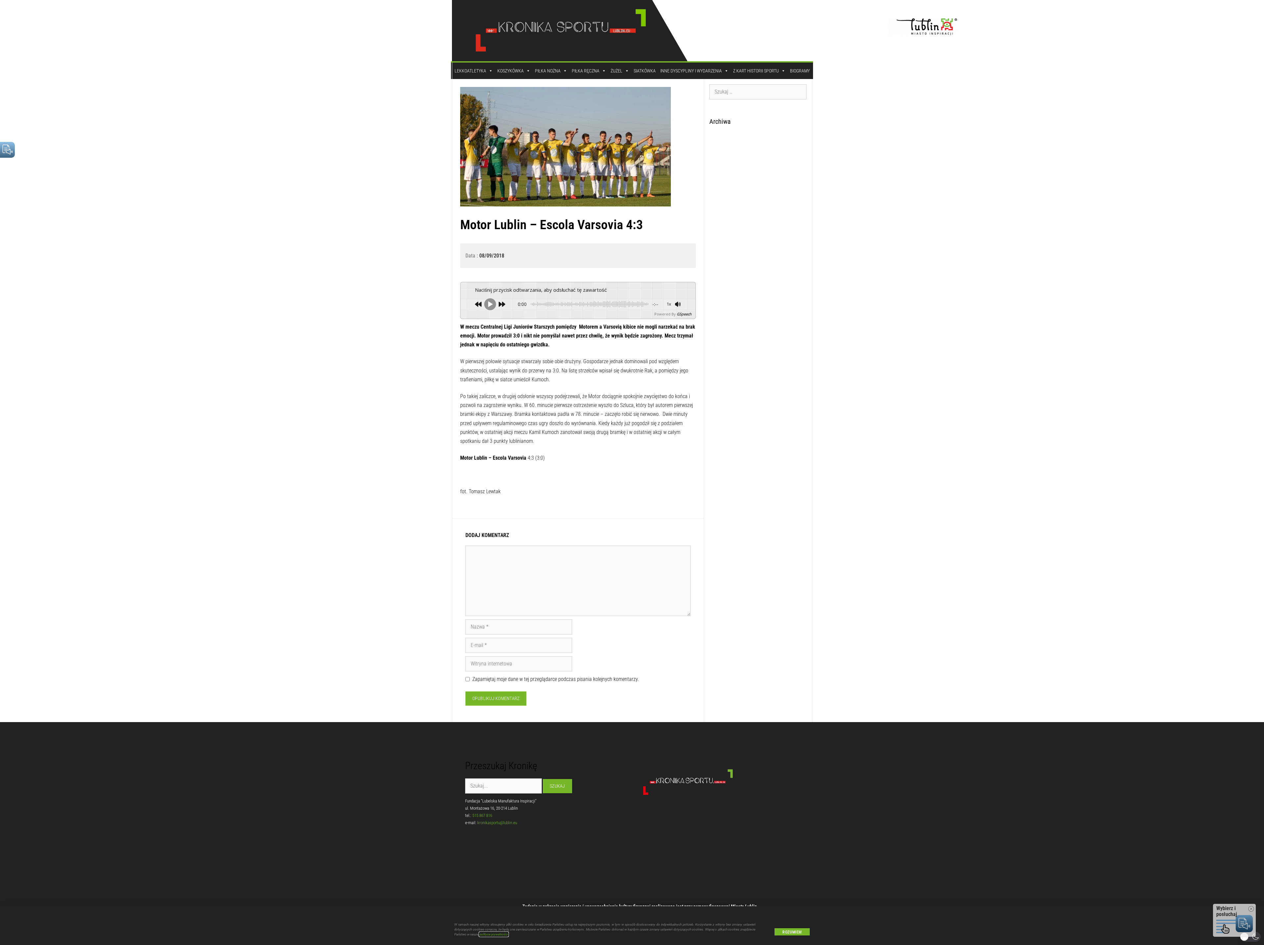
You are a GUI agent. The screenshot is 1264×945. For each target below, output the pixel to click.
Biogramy (800, 70)
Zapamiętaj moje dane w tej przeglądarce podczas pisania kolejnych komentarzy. (555, 679)
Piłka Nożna (548, 70)
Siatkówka (645, 70)
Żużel (616, 70)
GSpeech (684, 314)
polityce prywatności (494, 934)
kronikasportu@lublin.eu (497, 822)
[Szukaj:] (758, 91)
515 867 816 (482, 815)
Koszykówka (510, 70)
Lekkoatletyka (470, 70)
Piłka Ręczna (585, 70)
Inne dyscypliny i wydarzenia (691, 70)
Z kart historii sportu (756, 70)
